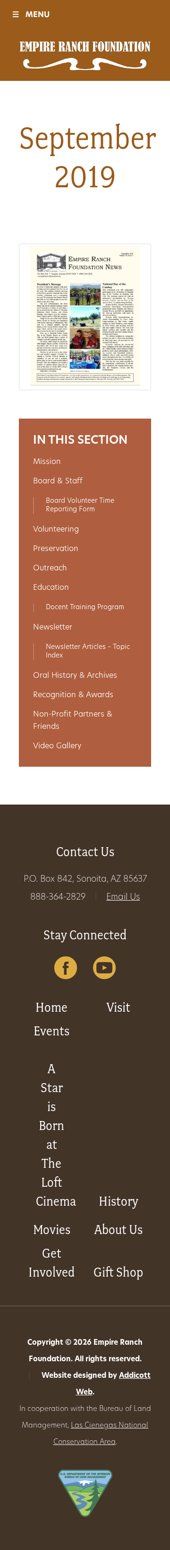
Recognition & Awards (73, 695)
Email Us (123, 897)
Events (51, 1031)
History (118, 1201)
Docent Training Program (85, 607)
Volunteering (56, 530)
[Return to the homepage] (85, 55)
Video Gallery (57, 746)
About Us (118, 1229)
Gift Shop (118, 1272)
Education (51, 588)
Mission (47, 462)
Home (51, 1007)
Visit (118, 1007)
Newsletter (52, 627)
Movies (51, 1229)
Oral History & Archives (75, 676)
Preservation (55, 549)
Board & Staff (58, 481)
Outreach (50, 568)
